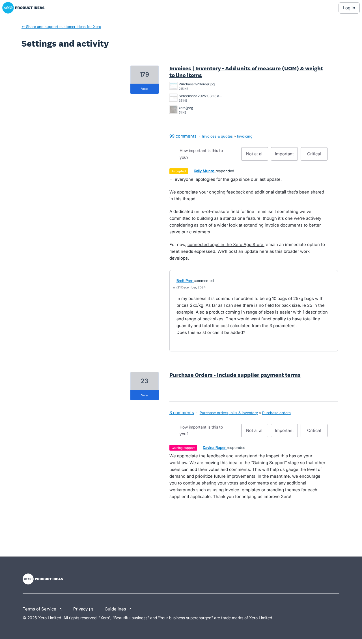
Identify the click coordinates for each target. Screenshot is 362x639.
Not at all (257, 156)
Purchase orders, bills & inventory (229, 412)
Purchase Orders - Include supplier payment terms (235, 375)
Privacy (81, 608)
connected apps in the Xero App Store (226, 244)
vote (144, 89)
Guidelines (116, 608)
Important (286, 156)
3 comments (181, 412)
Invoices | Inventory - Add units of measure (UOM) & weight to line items (246, 72)
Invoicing (245, 136)
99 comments (183, 136)
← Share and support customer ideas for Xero (61, 26)
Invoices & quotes (217, 136)
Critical (317, 156)
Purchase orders (276, 412)
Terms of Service (40, 608)
